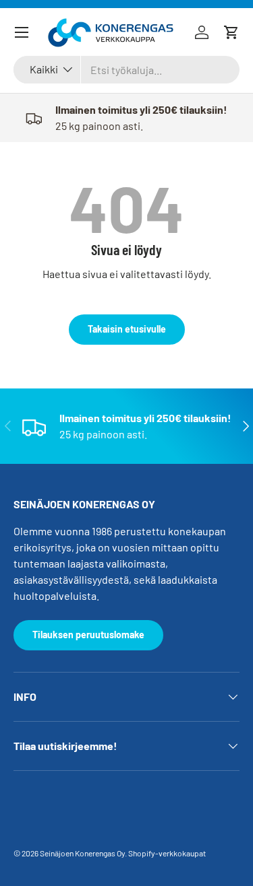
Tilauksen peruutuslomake (88, 634)
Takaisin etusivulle (127, 329)
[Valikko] (21, 32)
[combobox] (126, 69)
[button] (231, 32)
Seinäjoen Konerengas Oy (82, 853)
